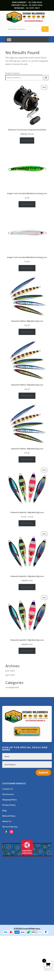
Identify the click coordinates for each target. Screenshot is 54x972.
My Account (8, 794)
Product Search (12, 73)
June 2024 (10, 670)
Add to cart (27, 140)
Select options (27, 204)
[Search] (45, 29)
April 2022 (10, 675)
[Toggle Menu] (9, 39)
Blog (4, 810)
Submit (43, 772)
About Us (6, 821)
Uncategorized (12, 687)
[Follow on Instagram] (11, 832)
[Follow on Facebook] (6, 832)
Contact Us (7, 788)
